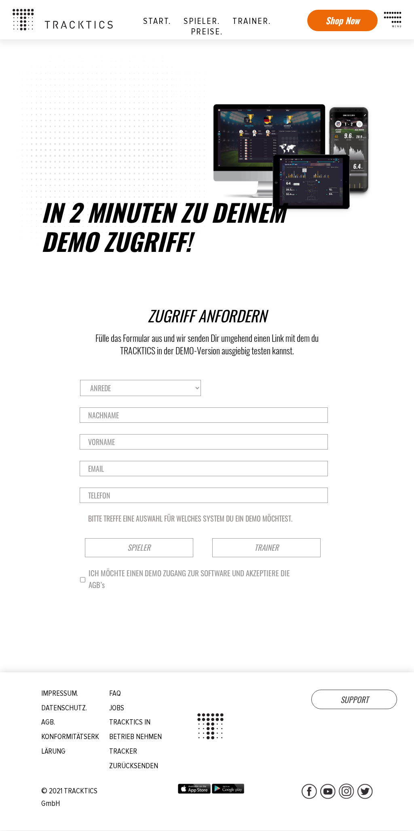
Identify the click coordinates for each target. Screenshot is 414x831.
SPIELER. (202, 21)
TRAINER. (251, 21)
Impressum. (59, 693)
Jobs (116, 708)
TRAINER (266, 547)
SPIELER (138, 547)
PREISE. (207, 31)
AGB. (48, 722)
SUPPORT (354, 699)
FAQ (115, 693)
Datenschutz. (64, 708)
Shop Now (342, 20)
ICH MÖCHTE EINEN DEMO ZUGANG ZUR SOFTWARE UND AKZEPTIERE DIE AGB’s (189, 578)
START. (157, 21)
